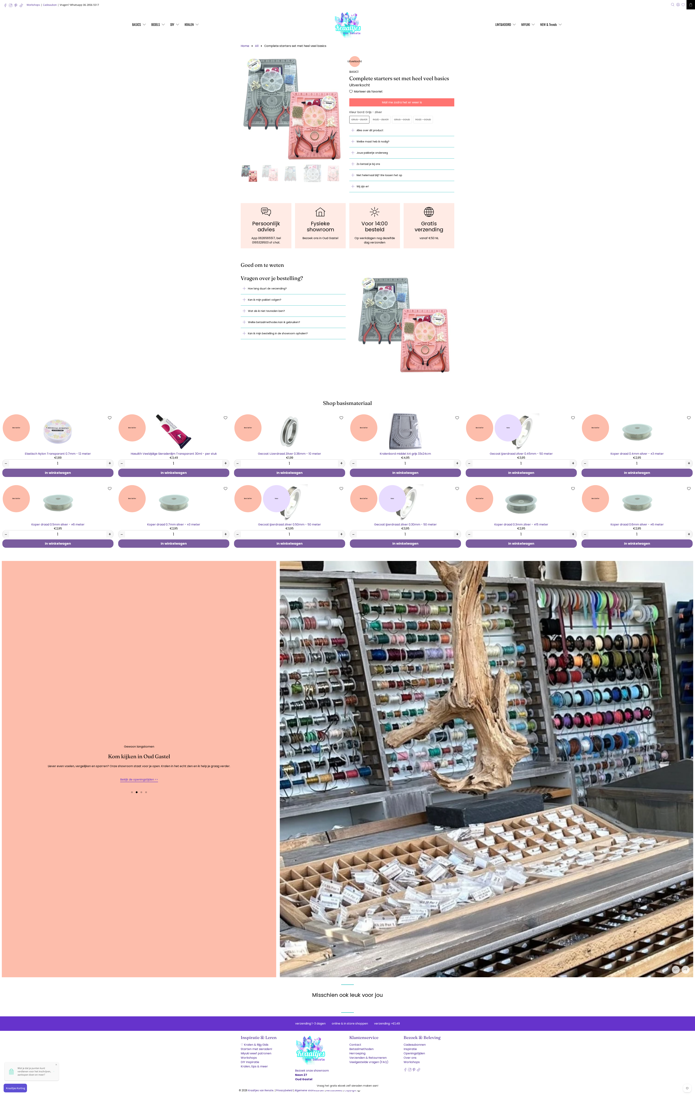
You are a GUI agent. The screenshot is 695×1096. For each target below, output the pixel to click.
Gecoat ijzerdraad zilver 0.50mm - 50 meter (289, 524)
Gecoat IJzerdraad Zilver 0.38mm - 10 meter (289, 453)
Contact (355, 1042)
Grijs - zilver (359, 119)
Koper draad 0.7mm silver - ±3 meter (173, 524)
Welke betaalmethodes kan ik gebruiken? (274, 322)
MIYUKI (525, 24)
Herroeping (357, 1051)
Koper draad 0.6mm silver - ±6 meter (637, 524)
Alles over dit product (370, 130)
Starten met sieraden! (256, 1046)
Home (245, 46)
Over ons (410, 1055)
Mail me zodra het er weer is (402, 102)
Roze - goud (423, 119)
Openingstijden (414, 1051)
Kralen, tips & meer (254, 1064)
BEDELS (155, 24)
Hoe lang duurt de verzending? (267, 288)
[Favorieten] (683, 4)
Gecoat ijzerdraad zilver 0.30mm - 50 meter (405, 524)
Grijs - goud (402, 119)
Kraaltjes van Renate (260, 1087)
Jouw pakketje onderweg (372, 153)
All (256, 46)
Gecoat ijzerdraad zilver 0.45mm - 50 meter (521, 453)
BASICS (136, 24)
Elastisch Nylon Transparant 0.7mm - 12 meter (58, 453)
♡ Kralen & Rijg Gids (254, 1042)
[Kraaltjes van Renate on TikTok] (22, 6)
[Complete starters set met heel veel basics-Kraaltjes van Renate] (293, 108)
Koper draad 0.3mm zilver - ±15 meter (521, 524)
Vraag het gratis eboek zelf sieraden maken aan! (347, 1085)
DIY (172, 24)
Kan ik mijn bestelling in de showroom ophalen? (278, 333)
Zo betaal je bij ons (368, 164)
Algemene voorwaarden (309, 1087)
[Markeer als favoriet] (109, 417)
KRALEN (189, 24)
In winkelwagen (58, 473)
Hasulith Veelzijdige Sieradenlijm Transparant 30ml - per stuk (174, 453)
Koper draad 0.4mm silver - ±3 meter (637, 453)
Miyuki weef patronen (256, 1051)
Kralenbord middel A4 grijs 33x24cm (405, 453)
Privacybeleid (284, 1087)
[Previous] (676, 967)
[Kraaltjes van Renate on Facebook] (6, 6)
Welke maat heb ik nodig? (373, 141)
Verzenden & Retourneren (368, 1055)
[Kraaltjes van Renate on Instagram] (11, 6)
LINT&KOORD (503, 24)
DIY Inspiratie (250, 1059)
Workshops (33, 5)
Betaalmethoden (361, 1046)
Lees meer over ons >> (139, 778)
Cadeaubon (50, 5)
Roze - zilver (381, 119)
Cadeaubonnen (415, 1042)
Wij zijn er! (363, 186)
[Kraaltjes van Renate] (347, 24)
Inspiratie (410, 1046)
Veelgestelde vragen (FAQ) (368, 1059)
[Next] (686, 967)
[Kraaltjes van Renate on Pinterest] (16, 6)
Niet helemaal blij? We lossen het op (379, 175)
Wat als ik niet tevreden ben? (266, 311)
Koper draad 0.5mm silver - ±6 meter (58, 524)
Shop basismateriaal (347, 403)
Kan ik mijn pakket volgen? (264, 300)
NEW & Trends (548, 24)
